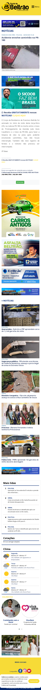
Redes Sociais (20, 662)
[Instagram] (25, 671)
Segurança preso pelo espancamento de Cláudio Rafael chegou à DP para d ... (23, 520)
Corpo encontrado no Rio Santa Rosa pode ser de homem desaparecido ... (23, 501)
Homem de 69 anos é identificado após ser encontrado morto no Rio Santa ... (21, 511)
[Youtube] (29, 671)
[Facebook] (20, 671)
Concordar (34, 681)
